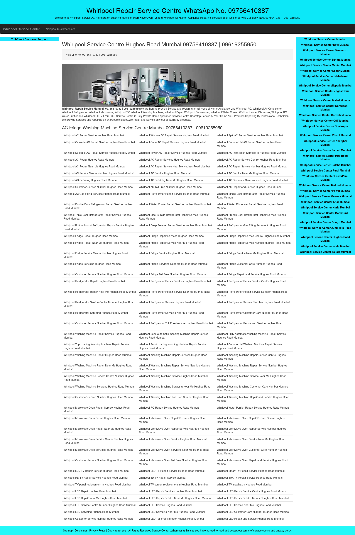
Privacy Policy (97, 530)
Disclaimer (81, 530)
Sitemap (68, 530)
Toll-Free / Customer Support (29, 39)
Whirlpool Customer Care (60, 29)
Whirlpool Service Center (21, 28)
